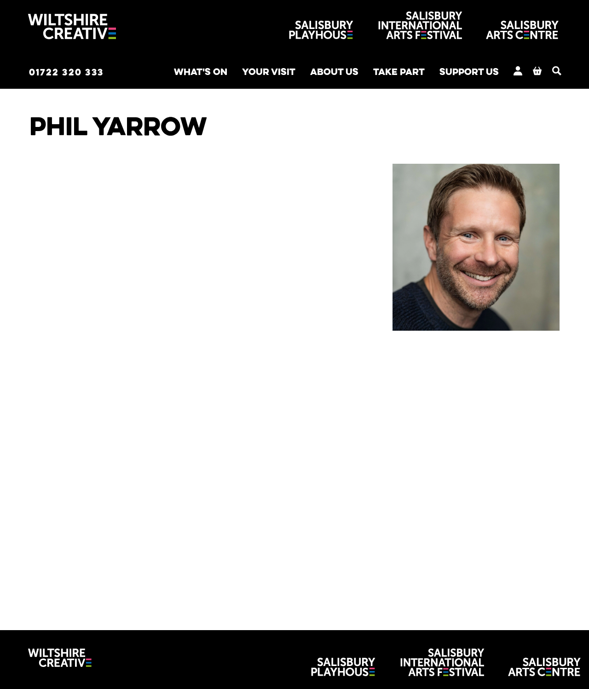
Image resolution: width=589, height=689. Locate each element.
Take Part (399, 71)
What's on (200, 71)
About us (334, 71)
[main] (294, 347)
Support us (469, 71)
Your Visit (268, 71)
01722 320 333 (66, 72)
